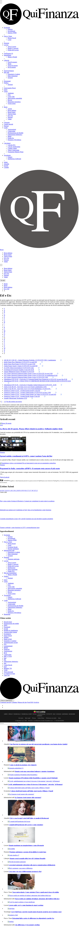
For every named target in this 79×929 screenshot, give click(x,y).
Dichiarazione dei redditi (11, 623)
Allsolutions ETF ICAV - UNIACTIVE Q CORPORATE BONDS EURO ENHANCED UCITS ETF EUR (37, 381)
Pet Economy (12, 67)
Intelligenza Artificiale (14, 159)
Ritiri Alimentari (13, 76)
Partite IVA (11, 571)
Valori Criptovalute (13, 150)
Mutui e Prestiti (12, 57)
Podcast (6, 126)
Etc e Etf (6, 289)
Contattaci (14, 702)
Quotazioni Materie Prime (15, 152)
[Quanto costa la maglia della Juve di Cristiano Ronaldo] (41, 855)
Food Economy (12, 62)
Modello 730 (8, 668)
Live (1, 425)
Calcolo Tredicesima (14, 146)
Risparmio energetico (14, 102)
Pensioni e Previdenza (14, 140)
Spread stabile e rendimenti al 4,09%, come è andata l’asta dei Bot (26, 456)
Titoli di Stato (12, 114)
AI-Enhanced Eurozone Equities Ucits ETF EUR (19, 370)
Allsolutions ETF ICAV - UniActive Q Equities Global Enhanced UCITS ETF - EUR (30, 385)
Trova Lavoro (12, 46)
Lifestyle (6, 60)
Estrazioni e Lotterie (14, 74)
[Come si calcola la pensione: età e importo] (41, 755)
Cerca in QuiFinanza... (7, 700)
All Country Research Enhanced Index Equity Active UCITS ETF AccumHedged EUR (30, 375)
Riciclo (10, 100)
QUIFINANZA (65, 714)
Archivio (36, 702)
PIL (5, 660)
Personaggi (7, 81)
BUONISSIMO (72, 714)
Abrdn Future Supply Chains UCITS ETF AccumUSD (20, 366)
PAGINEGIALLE (17, 714)
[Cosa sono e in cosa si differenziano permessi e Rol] (41, 868)
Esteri (5, 90)
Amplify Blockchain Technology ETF (15, 398)
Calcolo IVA (11, 145)
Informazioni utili (9, 550)
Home (6, 284)
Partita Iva (11, 138)
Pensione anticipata (13, 559)
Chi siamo (20, 718)
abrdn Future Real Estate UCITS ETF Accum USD (19, 364)
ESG (9, 95)
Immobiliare (7, 55)
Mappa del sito (22, 702)
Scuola (6, 629)
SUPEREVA (39, 715)
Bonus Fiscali (12, 38)
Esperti (6, 165)
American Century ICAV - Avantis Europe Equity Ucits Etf (22, 390)
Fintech (10, 157)
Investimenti (11, 31)
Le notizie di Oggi (9, 673)
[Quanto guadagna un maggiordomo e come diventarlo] (41, 835)
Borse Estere (11, 112)
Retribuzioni (11, 568)
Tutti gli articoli (4, 477)
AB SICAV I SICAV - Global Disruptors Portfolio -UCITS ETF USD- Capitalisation (30, 360)
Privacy (34, 718)
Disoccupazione (12, 569)
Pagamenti (7, 627)
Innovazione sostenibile (15, 98)
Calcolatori (7, 143)
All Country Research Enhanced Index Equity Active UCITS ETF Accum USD (28, 373)
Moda (9, 64)
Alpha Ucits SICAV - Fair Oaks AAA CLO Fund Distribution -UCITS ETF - (27, 389)
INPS (5, 625)
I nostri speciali (8, 124)
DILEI (54, 714)
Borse (5, 107)
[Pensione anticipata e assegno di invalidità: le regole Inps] (41, 849)
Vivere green (12, 103)
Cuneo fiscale (8, 665)
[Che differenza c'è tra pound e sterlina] (41, 921)
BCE (5, 653)
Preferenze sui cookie (51, 718)
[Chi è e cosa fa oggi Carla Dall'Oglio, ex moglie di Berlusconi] (41, 808)
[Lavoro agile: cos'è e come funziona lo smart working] (41, 902)
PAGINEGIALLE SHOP (26, 714)
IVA (5, 644)
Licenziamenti (8, 646)
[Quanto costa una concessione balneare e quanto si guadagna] (41, 768)
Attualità (6, 164)
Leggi (9, 39)
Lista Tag (7, 675)
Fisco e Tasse (8, 36)
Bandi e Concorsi (13, 48)
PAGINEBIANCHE (41, 714)
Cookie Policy (41, 718)
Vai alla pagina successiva (14, 401)
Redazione (7, 614)
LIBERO (6, 714)
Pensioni (6, 43)
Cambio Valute (12, 148)
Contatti (6, 167)
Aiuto (59, 718)
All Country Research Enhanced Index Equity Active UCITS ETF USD (26, 377)
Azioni (10, 109)
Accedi (3, 280)
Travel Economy (13, 65)
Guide (6, 127)
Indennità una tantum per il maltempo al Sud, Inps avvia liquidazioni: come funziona (25, 510)
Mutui (9, 136)
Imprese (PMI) (12, 33)
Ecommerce (7, 634)
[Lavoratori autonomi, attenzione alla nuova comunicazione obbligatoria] (41, 862)
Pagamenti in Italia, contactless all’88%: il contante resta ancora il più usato (30, 468)
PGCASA (35, 714)
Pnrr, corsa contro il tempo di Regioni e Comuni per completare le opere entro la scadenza (27, 501)
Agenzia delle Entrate (10, 632)
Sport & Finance (9, 71)
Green (6, 91)
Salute (6, 162)
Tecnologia (7, 155)
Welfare (6, 637)
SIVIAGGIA (58, 714)
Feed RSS (30, 702)
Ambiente (11, 93)
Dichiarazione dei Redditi (15, 133)
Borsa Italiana (12, 110)
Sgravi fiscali (8, 635)
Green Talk (11, 96)
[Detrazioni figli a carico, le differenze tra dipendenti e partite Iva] (41, 915)
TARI (5, 670)
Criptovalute (11, 131)
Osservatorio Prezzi (10, 88)
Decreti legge (8, 622)
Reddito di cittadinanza (11, 630)
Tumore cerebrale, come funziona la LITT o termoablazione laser (20, 527)
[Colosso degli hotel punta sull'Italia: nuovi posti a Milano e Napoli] (41, 788)
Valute (10, 119)
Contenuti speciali (5, 702)
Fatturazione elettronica (11, 661)
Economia (7, 27)
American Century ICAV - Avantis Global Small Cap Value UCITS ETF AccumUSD (30, 394)
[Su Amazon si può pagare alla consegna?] (41, 794)
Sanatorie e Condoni (10, 641)
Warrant (10, 117)
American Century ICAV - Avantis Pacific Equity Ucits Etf (22, 396)
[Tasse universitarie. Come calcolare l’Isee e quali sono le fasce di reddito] (41, 882)
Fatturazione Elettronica (15, 134)
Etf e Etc (10, 115)
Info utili (6, 72)
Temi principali (8, 672)
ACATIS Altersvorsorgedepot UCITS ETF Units (19, 368)
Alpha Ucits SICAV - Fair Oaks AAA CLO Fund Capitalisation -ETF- (25, 387)
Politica (6, 83)
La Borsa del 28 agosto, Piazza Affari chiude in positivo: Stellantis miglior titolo (31, 429)
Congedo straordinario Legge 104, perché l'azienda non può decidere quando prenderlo (26, 519)
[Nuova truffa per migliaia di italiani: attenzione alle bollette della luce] (41, 895)
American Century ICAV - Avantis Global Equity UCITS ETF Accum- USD (27, 392)
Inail (5, 667)
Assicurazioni (12, 129)
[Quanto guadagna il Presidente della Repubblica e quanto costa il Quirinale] (41, 775)
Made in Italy (8, 639)
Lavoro (6, 45)
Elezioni (10, 84)
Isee (5, 663)
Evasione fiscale (13, 547)
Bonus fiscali (12, 543)
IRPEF (6, 648)
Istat (5, 658)
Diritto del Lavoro (13, 50)
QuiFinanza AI (8, 53)
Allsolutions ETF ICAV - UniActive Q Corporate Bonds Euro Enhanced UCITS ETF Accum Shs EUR (35, 379)
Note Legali (27, 718)
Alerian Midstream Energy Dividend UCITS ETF (19, 371)
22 (5, 401)
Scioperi (10, 77)
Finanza (10, 29)
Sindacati (6, 649)
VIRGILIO (10, 714)
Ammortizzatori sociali (11, 642)
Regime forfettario (13, 549)
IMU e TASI (8, 656)
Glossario (7, 122)
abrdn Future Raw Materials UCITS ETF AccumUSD (20, 362)
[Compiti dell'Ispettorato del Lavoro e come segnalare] (41, 821)
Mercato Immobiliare (10, 573)
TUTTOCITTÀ (49, 714)
